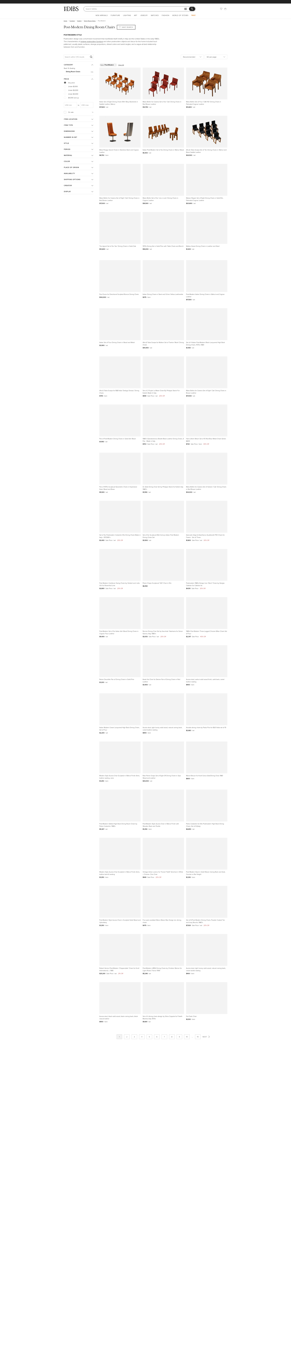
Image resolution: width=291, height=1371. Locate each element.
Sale (193, 15)
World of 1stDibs (180, 15)
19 (198, 1037)
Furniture (115, 15)
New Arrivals (102, 15)
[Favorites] (221, 9)
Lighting (127, 15)
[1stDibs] (71, 8)
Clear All (121, 65)
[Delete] (115, 65)
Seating (79, 21)
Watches (155, 15)
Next (205, 1037)
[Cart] (225, 9)
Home (65, 21)
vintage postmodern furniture (91, 41)
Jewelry (144, 15)
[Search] (91, 57)
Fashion (165, 15)
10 (187, 1037)
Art (135, 15)
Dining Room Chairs (90, 21)
